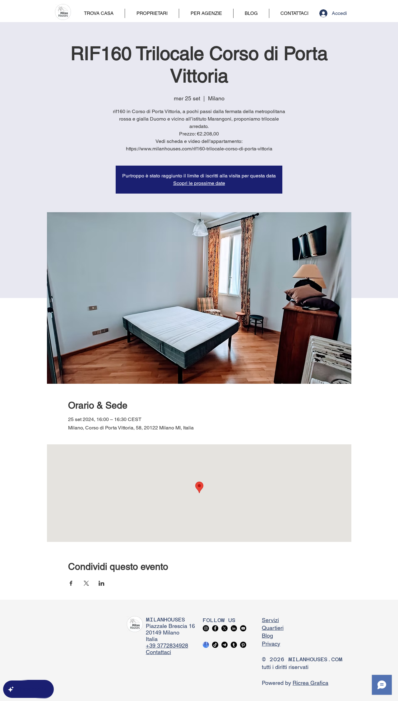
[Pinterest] (243, 645)
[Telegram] (224, 645)
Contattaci (158, 652)
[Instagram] (206, 628)
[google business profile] (206, 645)
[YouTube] (243, 628)
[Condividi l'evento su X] (86, 583)
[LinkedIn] (234, 628)
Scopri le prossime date (199, 183)
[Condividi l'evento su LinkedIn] (101, 583)
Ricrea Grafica (310, 683)
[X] (224, 628)
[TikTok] (215, 645)
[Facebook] (215, 628)
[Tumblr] (234, 645)
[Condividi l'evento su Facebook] (71, 583)
